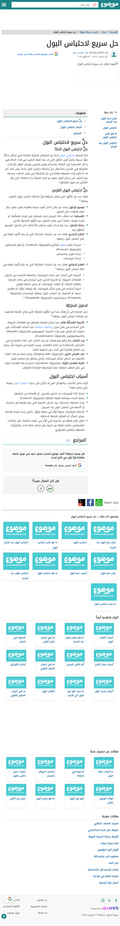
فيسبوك (90, 502)
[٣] (52, 315)
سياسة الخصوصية (39, 906)
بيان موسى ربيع (80, 52)
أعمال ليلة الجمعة (108, 882)
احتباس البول (110, 127)
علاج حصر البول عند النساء (109, 120)
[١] (59, 181)
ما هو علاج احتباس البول (110, 135)
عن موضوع (42, 900)
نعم (50, 488)
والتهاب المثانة (43, 327)
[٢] (80, 200)
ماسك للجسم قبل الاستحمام (103, 869)
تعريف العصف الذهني (106, 823)
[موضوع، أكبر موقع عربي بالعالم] (109, 5)
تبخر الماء (113, 863)
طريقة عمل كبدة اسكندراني (103, 830)
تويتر (81, 502)
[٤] (69, 387)
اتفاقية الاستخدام (11, 906)
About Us (42, 913)
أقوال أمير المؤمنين (107, 849)
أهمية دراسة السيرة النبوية (103, 836)
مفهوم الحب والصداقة (106, 856)
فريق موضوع (13, 913)
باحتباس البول (67, 155)
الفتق (63, 244)
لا (41, 488)
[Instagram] (102, 900)
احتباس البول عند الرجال (108, 145)
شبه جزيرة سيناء (109, 843)
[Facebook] (115, 900)
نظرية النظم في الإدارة (105, 876)
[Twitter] (109, 900)
